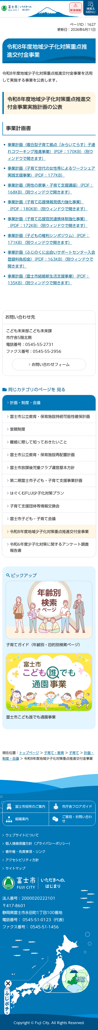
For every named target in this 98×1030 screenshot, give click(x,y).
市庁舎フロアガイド (77, 806)
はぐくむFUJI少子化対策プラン (37, 493)
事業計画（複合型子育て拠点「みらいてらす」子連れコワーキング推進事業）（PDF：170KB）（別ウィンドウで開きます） (51, 151)
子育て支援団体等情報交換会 (34, 506)
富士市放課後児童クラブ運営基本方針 (42, 468)
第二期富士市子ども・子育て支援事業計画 (46, 480)
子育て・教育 (54, 753)
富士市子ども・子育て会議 (33, 519)
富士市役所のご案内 (30, 806)
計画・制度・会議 (25, 403)
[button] (75, 7)
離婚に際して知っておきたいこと (38, 442)
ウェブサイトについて (22, 835)
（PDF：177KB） (49, 175)
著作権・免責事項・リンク (25, 851)
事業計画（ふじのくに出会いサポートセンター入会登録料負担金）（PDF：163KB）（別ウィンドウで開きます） (51, 259)
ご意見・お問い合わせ (77, 819)
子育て (74, 753)
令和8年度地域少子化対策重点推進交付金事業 (49, 531)
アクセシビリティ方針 (22, 860)
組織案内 (22, 819)
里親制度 (17, 429)
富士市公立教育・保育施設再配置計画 (42, 455)
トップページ (29, 753)
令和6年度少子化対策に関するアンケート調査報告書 (49, 547)
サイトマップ (15, 868)
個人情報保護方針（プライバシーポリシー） (38, 843)
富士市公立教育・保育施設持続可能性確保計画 (50, 416)
